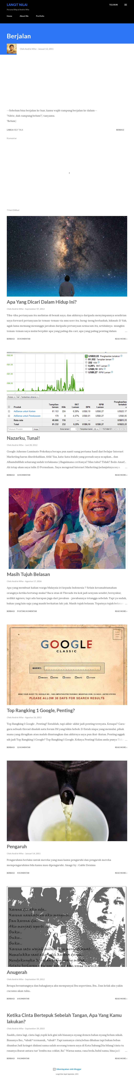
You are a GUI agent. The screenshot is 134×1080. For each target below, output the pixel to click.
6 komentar (23, 998)
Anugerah (17, 972)
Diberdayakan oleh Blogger (68, 1069)
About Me (24, 16)
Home (9, 16)
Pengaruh (17, 846)
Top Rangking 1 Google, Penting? (41, 710)
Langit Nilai (17, 5)
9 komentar (23, 1058)
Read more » (121, 339)
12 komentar (23, 747)
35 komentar (23, 339)
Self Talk (18, 130)
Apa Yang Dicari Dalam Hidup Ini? (42, 302)
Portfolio (40, 16)
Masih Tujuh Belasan (28, 574)
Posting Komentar (27, 611)
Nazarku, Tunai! (23, 438)
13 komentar (23, 475)
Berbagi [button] (120, 130)
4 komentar (23, 873)
